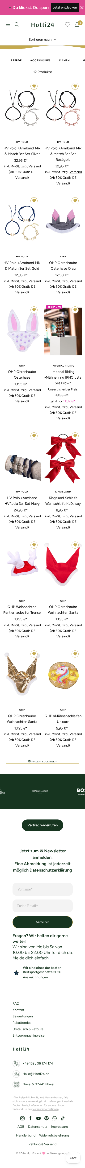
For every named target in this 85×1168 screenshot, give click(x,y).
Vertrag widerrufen (42, 825)
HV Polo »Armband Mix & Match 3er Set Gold (22, 266)
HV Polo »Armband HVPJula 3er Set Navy (22, 501)
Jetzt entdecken (65, 7)
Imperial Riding (63, 365)
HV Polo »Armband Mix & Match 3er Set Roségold (63, 154)
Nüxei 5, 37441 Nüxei (38, 1084)
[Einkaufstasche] (77, 24)
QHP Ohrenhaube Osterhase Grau (63, 266)
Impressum (59, 1127)
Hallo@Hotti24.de (35, 1074)
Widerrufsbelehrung (54, 1135)
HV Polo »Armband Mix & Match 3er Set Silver (22, 151)
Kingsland (63, 491)
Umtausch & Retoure (28, 1029)
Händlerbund (25, 1135)
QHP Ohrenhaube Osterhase (22, 375)
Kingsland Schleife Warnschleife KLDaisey (63, 501)
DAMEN (64, 60)
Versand (35, 166)
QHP (63, 256)
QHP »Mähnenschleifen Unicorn (63, 719)
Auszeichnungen (35, 977)
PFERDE (16, 60)
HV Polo (22, 141)
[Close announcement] (82, 7)
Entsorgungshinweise (29, 1036)
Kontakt (18, 1010)
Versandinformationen (46, 1109)
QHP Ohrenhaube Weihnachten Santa (63, 610)
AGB (20, 1127)
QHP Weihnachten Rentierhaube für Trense (22, 610)
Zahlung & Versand (42, 1144)
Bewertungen (23, 1016)
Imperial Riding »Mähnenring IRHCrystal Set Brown (63, 377)
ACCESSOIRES (40, 60)
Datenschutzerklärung (51, 870)
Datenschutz (37, 1127)
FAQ (16, 1004)
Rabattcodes (22, 1023)
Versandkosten (53, 1097)
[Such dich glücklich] (17, 24)
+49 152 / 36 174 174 (37, 1063)
